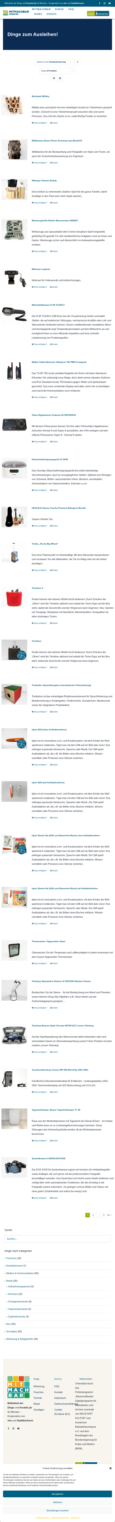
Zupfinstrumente (16, 1316)
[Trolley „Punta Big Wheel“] (14, 552)
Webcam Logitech (41, 269)
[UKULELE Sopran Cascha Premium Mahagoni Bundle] (14, 517)
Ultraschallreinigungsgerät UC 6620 (50, 459)
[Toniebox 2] (14, 597)
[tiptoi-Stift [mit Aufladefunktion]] (14, 791)
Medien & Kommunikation (20, 1273)
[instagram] (105, 3)
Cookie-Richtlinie (42, 1518)
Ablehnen (57, 1502)
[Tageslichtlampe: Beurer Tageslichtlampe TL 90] (14, 1118)
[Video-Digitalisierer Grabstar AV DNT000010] (14, 424)
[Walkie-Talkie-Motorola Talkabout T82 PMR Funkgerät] (14, 371)
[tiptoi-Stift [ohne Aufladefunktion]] (14, 738)
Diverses (13, 1294)
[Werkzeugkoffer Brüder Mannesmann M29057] (14, 229)
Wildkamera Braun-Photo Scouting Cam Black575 (57, 140)
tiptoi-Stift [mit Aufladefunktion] (48, 782)
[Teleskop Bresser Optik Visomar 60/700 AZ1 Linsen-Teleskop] (14, 1034)
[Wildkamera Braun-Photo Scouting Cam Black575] (14, 149)
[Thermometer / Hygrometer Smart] (14, 950)
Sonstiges (11, 1331)
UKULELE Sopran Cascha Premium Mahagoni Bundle (59, 508)
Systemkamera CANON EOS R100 (48, 1158)
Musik (9, 1281)
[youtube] (110, 3)
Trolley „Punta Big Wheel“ (45, 544)
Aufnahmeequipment (19, 1286)
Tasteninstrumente (18, 1309)
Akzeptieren (57, 1494)
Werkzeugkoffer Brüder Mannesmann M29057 (55, 220)
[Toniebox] (14, 650)
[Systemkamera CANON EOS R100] (14, 1167)
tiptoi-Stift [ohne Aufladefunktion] (49, 729)
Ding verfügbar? (40, 123)
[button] (110, 1468)
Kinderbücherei (14, 1265)
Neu (8, 1324)
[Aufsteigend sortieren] (77, 62)
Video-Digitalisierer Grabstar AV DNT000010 (54, 415)
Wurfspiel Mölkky (40, 96)
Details (55, 123)
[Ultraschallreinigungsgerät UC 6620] (14, 468)
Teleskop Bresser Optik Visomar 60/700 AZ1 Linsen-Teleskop (63, 1025)
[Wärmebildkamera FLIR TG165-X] (14, 314)
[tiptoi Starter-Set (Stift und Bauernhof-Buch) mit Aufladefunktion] (14, 897)
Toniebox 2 (37, 588)
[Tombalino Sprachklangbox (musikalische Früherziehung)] (14, 694)
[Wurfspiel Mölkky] (14, 105)
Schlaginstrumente (18, 1301)
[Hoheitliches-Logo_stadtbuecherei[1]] (86, 1463)
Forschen (11, 1258)
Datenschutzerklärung (60, 1518)
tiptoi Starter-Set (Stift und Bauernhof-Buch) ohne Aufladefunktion (66, 835)
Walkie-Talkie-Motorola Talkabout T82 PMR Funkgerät (59, 362)
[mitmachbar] (18, 1377)
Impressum (75, 1518)
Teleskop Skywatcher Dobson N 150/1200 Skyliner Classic (61, 981)
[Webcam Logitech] (14, 278)
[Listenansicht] (60, 78)
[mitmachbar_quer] (16, 10)
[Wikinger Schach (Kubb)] (14, 189)
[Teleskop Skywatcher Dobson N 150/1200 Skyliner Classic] (14, 990)
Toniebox (36, 641)
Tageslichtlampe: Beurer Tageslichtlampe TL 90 (56, 1110)
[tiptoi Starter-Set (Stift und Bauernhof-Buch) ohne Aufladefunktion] (14, 844)
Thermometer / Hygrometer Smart (48, 941)
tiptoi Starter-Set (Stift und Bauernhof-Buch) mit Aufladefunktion (65, 888)
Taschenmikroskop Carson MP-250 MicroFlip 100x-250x (60, 1070)
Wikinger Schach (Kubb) (44, 180)
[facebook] (100, 3)
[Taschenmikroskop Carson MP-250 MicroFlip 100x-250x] (14, 1078)
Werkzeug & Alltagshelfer (19, 1339)
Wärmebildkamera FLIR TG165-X (48, 305)
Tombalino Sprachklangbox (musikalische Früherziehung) (61, 685)
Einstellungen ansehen (58, 1510)
